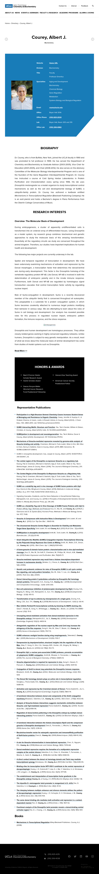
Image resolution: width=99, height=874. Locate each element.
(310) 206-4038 (53, 858)
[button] (93, 6)
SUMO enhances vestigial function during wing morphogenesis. (42, 635)
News (17, 13)
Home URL (53, 63)
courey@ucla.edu (56, 107)
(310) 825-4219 (54, 854)
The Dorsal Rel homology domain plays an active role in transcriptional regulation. (49, 679)
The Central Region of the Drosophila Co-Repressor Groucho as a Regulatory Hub (48, 474)
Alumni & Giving (86, 13)
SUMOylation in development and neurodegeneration (38, 434)
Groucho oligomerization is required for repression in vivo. (40, 662)
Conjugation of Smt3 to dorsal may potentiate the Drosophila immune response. (48, 669)
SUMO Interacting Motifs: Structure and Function (36, 427)
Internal (74, 6)
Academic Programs (68, 13)
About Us (9, 13)
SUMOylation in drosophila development (33, 533)
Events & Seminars (30, 13)
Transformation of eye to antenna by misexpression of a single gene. (44, 599)
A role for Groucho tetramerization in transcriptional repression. (42, 742)
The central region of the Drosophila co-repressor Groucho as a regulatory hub (47, 461)
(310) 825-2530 (55, 117)
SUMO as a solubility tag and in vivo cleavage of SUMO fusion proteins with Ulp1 (49, 486)
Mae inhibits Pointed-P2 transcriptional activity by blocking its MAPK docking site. (49, 606)
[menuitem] (9, 13)
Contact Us (63, 6)
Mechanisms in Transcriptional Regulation (33, 822)
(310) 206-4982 (55, 127)
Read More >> (21, 351)
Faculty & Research (49, 13)
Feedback (84, 6)
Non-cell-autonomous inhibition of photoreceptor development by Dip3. (45, 589)
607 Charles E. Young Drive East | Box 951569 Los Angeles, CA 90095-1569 (59, 866)
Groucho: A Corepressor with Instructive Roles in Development (41, 519)
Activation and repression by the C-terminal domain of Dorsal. (41, 689)
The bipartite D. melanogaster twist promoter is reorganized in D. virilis (45, 783)
